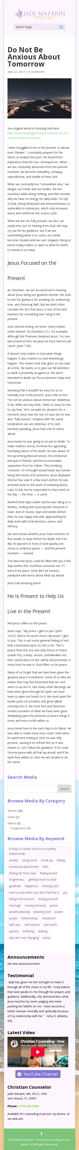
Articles (12, 811)
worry (46, 938)
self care (14, 925)
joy (65, 892)
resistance (49, 918)
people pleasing (19, 912)
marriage (15, 905)
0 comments (36, 72)
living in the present (21, 899)
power (59, 912)
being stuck (29, 860)
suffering (28, 931)
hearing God (50, 886)
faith (45, 867)
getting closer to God (42, 879)
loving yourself (48, 899)
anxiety (13, 860)
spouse (14, 931)
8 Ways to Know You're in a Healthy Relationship (32, 851)
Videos (11, 823)
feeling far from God (22, 873)
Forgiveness (18, 828)
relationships (29, 918)
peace (54, 905)
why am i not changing (24, 938)
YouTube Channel (40, 1074)
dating (61, 860)
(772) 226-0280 (28, 1106)
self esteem (32, 925)
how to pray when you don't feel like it (34, 892)
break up (47, 860)
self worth (50, 925)
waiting (42, 931)
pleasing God (42, 912)
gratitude (15, 886)
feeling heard (48, 873)
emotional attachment (23, 867)
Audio (11, 817)
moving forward (35, 905)
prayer (13, 918)
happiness (31, 886)
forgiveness (16, 879)
